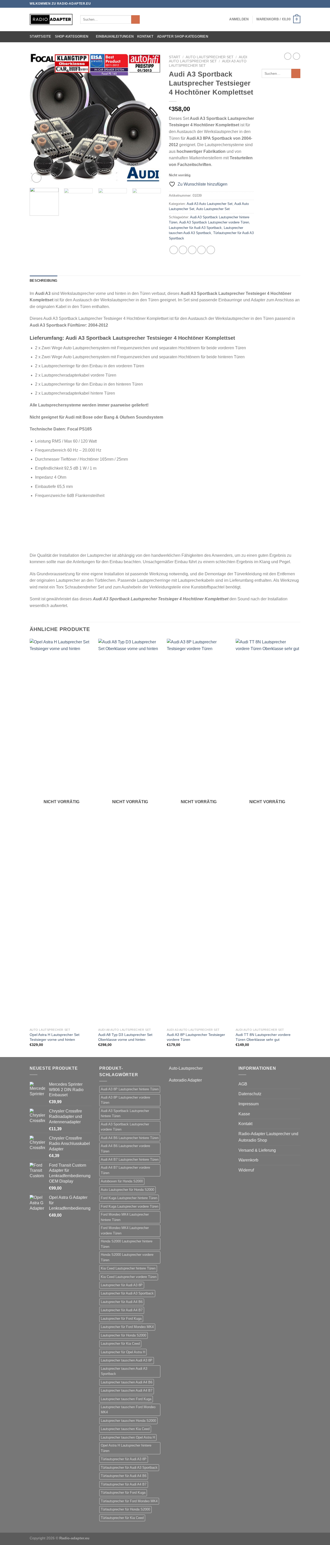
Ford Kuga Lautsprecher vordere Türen (129, 1206)
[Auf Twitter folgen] (292, 4)
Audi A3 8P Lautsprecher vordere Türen (125, 1099)
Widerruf (246, 1170)
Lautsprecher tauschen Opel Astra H (128, 1437)
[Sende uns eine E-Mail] (297, 4)
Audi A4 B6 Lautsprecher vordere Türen (125, 1148)
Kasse (244, 1114)
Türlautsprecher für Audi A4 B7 (123, 1484)
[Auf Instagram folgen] (288, 4)
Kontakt (145, 36)
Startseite (40, 36)
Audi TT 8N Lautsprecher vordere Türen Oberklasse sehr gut (263, 1037)
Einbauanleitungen (115, 36)
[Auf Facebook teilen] (173, 250)
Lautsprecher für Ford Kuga (121, 1318)
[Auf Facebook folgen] (283, 4)
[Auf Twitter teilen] (183, 250)
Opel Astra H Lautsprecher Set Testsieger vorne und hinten (54, 1037)
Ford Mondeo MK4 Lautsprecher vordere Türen (125, 1230)
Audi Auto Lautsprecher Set (208, 59)
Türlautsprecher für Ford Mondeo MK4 (129, 1501)
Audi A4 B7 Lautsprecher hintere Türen (130, 1159)
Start (174, 57)
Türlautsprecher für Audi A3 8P (123, 1459)
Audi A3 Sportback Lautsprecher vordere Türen (214, 222)
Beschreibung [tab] (43, 281)
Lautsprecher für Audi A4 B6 (122, 1302)
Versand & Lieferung (257, 1150)
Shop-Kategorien (71, 36)
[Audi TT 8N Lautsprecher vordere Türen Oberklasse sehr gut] (267, 832)
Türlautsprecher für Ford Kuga (123, 1492)
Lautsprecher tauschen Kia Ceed (125, 1429)
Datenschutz (249, 1094)
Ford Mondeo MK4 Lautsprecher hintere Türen (125, 1217)
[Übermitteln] (135, 19)
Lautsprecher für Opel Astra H (123, 1352)
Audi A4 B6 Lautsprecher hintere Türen (130, 1138)
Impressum (248, 1104)
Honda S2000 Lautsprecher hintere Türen (126, 1243)
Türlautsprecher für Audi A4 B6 (123, 1476)
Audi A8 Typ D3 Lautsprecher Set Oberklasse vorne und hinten (125, 1037)
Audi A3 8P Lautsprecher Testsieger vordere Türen (196, 1037)
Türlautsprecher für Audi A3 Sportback (129, 1467)
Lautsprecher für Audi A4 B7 (122, 1310)
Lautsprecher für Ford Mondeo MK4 (127, 1327)
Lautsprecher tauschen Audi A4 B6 (126, 1382)
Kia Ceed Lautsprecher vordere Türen (128, 1277)
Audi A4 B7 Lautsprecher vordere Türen (125, 1170)
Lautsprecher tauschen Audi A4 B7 (126, 1390)
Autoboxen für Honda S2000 (122, 1181)
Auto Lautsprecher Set (210, 57)
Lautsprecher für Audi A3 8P (122, 1285)
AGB (242, 1084)
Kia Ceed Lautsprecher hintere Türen (128, 1268)
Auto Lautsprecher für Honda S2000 (127, 1190)
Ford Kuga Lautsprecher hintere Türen (129, 1198)
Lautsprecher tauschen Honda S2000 (128, 1421)
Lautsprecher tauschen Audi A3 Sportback (124, 1371)
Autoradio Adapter (185, 1080)
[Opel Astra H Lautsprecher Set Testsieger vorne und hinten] (61, 832)
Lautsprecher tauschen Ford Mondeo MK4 (128, 1409)
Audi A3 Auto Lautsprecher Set (210, 204)
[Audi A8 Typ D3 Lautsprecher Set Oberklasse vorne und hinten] (130, 832)
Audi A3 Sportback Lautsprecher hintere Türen (125, 1113)
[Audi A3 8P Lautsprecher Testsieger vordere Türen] (198, 832)
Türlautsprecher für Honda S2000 (125, 1509)
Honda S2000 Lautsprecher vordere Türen (127, 1257)
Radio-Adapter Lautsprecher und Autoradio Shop (268, 1137)
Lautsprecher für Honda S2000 (123, 1335)
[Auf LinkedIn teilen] (211, 250)
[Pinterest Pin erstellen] (201, 250)
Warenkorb (248, 1160)
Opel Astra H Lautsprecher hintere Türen (126, 1447)
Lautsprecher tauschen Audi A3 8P (126, 1360)
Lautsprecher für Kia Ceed (120, 1343)
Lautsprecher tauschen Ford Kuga (126, 1399)
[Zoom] (36, 178)
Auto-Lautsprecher (186, 1068)
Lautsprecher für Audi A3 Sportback (195, 228)
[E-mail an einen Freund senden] (192, 250)
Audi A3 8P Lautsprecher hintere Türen (130, 1089)
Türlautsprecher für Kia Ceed (122, 1518)
